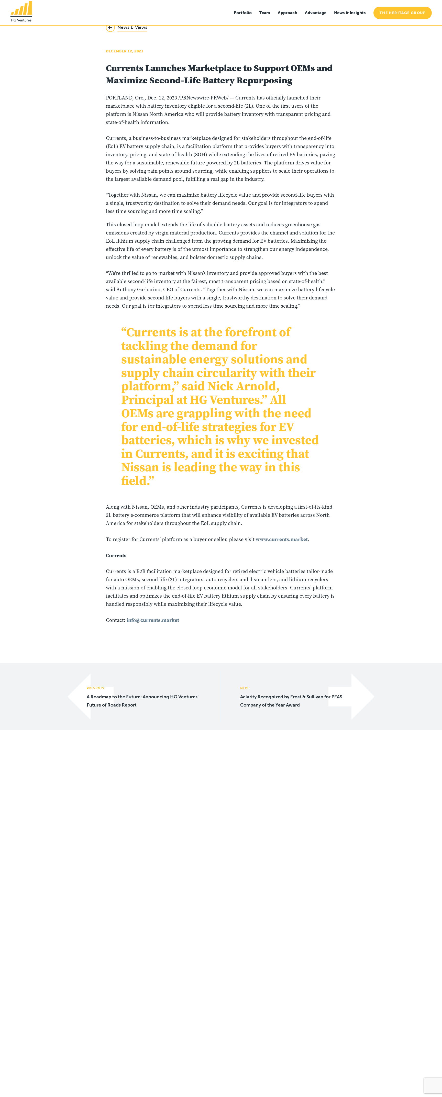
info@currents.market (153, 620)
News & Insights (350, 12)
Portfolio (243, 12)
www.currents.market (282, 539)
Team (264, 12)
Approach (287, 12)
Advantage (315, 12)
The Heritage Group (403, 13)
